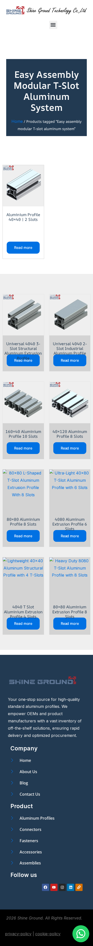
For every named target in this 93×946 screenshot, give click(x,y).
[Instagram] (62, 887)
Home (17, 121)
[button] (53, 25)
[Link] (79, 887)
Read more (23, 247)
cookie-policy (48, 933)
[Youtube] (54, 887)
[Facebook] (45, 887)
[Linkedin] (70, 887)
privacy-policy (18, 933)
